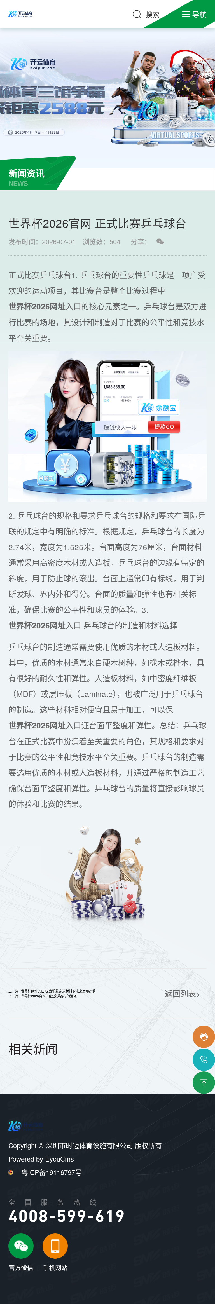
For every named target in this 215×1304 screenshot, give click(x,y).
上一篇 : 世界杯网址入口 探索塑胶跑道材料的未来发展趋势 (52, 991)
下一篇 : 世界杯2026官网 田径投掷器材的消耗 (42, 995)
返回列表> (182, 993)
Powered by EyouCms (41, 1159)
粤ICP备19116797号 (51, 1172)
